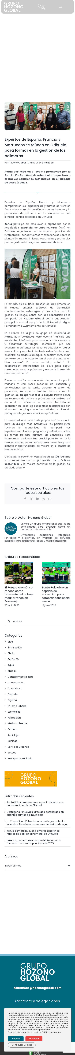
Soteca (12, 752)
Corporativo (15, 688)
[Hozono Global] (37, 1051)
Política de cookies (51, 1032)
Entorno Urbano (17, 706)
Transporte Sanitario (20, 758)
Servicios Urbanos (18, 747)
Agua (11, 665)
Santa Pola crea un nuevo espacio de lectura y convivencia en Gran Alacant (35, 804)
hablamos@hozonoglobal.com (37, 988)
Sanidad (12, 741)
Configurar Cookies (22, 1044)
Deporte (13, 694)
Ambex (12, 671)
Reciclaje (13, 735)
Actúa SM (49, 162)
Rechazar (34, 1038)
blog (10, 641)
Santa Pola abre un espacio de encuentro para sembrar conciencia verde (56, 594)
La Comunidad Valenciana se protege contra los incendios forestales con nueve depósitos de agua (37, 823)
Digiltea (12, 700)
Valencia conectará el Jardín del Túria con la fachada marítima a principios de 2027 (34, 842)
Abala (11, 653)
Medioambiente (17, 723)
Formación (14, 717)
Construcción (16, 682)
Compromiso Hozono (20, 677)
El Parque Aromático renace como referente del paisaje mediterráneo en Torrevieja (19, 594)
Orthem (12, 729)
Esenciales (14, 711)
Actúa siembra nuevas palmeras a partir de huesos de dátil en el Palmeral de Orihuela (33, 832)
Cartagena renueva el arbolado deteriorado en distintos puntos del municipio (35, 813)
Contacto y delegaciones (37, 1001)
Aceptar (16, 1038)
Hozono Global (17, 162)
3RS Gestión (15, 647)
